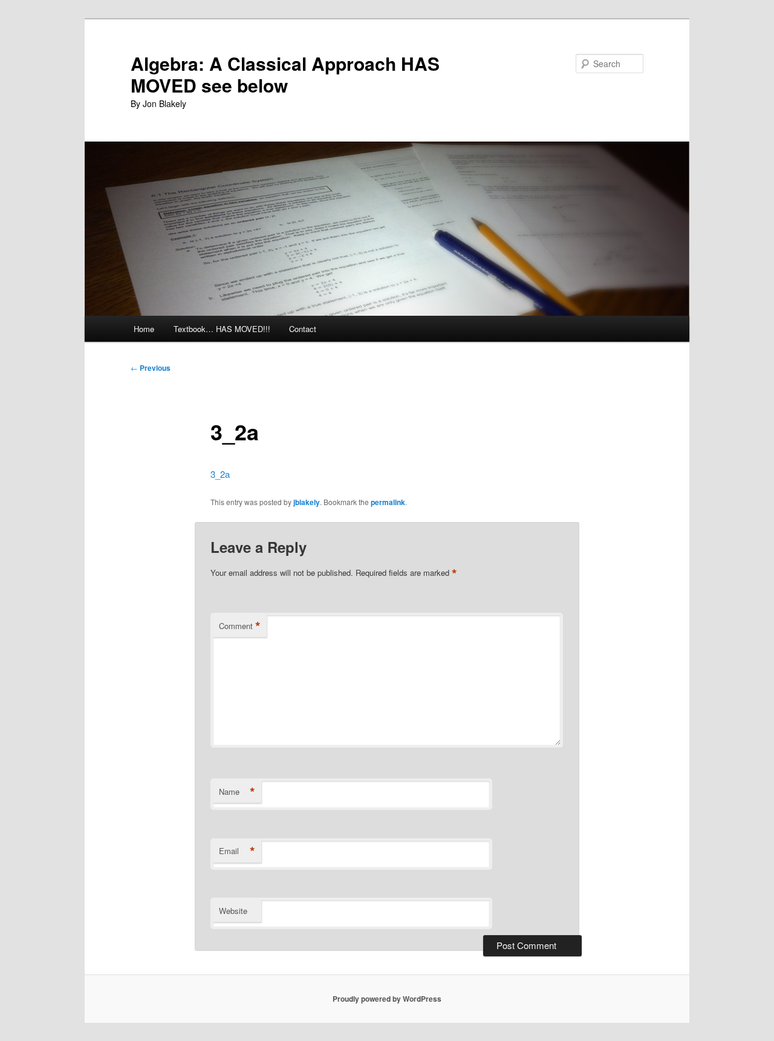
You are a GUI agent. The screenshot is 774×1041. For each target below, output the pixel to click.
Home (144, 328)
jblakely (306, 502)
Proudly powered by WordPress (387, 998)
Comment (240, 626)
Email (237, 851)
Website (233, 910)
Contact (302, 328)
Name (237, 791)
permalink (388, 502)
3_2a (220, 474)
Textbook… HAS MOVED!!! (222, 328)
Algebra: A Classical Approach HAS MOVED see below (285, 74)
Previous (151, 367)
